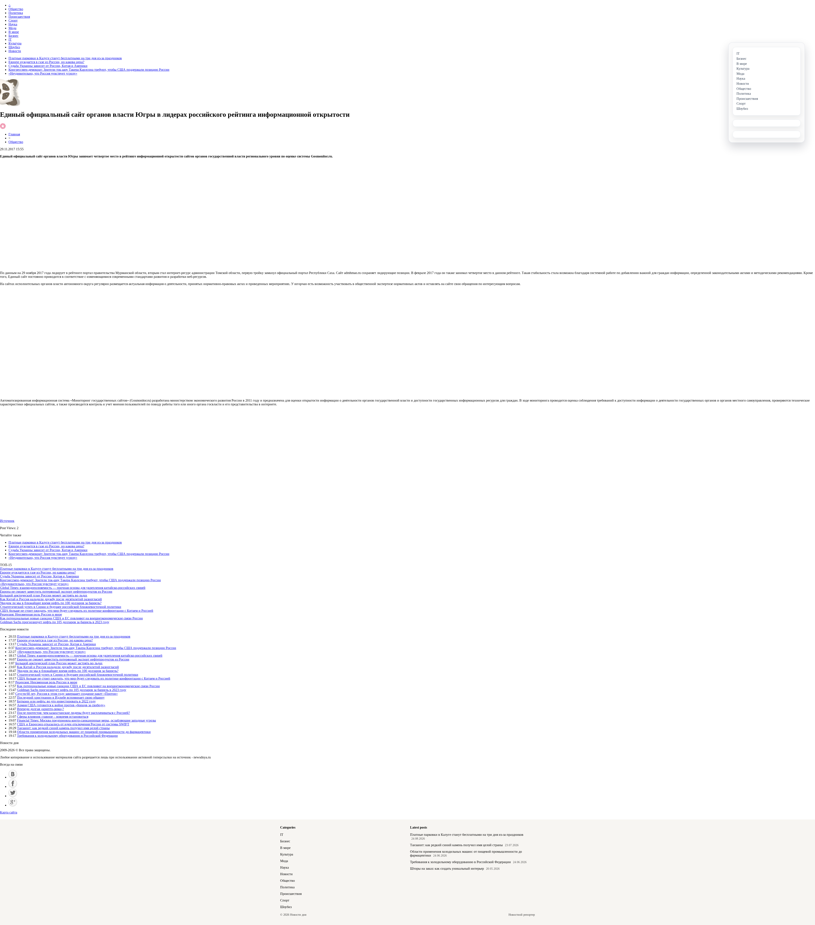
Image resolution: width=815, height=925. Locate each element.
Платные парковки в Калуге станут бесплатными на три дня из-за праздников (65, 58)
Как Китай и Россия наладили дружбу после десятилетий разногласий (51, 599)
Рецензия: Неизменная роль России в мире (31, 614)
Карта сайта (8, 812)
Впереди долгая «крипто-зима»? (40, 709)
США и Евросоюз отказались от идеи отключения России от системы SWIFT (73, 724)
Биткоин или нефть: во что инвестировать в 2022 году (56, 701)
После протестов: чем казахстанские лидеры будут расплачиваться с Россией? (73, 713)
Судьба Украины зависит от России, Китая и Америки (47, 66)
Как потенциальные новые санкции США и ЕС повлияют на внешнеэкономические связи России (71, 618)
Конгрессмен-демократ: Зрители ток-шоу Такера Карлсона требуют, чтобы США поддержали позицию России (88, 69)
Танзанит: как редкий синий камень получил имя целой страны (63, 728)
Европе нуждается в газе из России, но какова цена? (46, 62)
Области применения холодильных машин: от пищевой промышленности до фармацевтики (84, 732)
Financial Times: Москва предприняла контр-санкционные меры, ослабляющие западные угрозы (86, 720)
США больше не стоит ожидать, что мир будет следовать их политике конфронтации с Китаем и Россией (76, 610)
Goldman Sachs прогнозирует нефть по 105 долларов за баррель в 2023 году (54, 622)
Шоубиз (14, 47)
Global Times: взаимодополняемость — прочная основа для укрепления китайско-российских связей (72, 588)
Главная (14, 134)
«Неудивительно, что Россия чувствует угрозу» (42, 73)
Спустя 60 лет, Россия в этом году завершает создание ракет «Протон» (66, 693)
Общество (15, 9)
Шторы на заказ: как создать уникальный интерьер (447, 868)
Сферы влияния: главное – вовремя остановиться (52, 716)
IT (10, 39)
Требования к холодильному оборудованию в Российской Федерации (67, 735)
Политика (15, 13)
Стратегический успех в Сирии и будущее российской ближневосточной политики (60, 607)
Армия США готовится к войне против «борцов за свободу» (61, 705)
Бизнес (13, 36)
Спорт (13, 20)
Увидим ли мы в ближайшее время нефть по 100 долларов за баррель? (50, 603)
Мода (12, 28)
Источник (7, 521)
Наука (12, 24)
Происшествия (19, 16)
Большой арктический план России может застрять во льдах (43, 595)
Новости (14, 51)
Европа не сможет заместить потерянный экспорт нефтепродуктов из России (56, 591)
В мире (13, 32)
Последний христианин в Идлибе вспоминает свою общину (61, 697)
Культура (14, 43)
